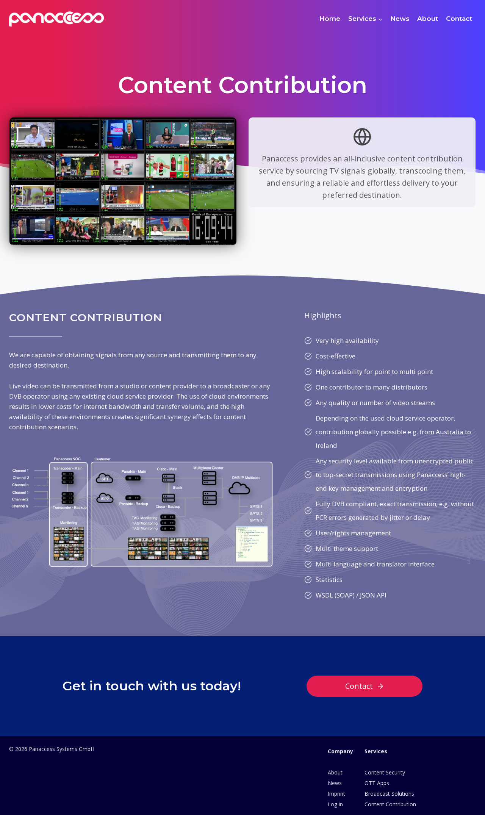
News (400, 18)
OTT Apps (377, 783)
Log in (335, 804)
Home (329, 18)
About (427, 18)
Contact (459, 18)
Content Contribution (390, 804)
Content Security (385, 772)
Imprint (336, 793)
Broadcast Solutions (389, 793)
